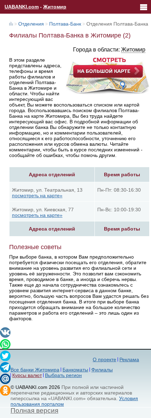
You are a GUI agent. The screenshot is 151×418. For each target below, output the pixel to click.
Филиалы (102, 370)
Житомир (54, 6)
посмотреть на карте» (37, 195)
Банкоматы (75, 370)
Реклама (129, 359)
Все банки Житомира (35, 370)
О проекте (104, 359)
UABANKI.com (22, 6)
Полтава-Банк (65, 24)
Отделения (31, 24)
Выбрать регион (63, 375)
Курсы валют (27, 375)
